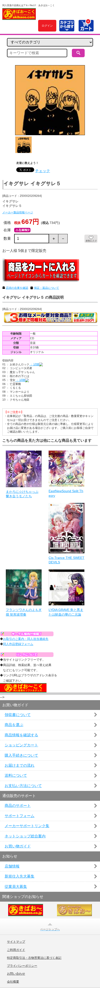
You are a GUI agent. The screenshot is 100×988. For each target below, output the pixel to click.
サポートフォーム (19, 816)
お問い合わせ (16, 973)
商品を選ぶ (14, 725)
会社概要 (13, 981)
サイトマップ (16, 941)
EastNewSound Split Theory (66, 493)
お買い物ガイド (18, 846)
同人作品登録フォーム (18, 644)
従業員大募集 (16, 887)
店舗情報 (12, 866)
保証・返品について (46, 287)
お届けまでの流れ (19, 765)
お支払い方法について (23, 786)
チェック (42, 171)
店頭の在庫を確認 (17, 287)
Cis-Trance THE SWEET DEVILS (66, 560)
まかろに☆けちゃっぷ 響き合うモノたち (22, 494)
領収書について (18, 715)
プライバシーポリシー (22, 965)
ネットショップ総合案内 (25, 836)
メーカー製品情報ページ (17, 212)
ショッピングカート (21, 745)
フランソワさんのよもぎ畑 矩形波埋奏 (24, 612)
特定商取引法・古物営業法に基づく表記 (34, 958)
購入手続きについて (21, 755)
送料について (16, 775)
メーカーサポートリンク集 (27, 826)
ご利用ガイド (16, 950)
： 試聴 (34, 364)
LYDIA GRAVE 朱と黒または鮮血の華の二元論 (66, 612)
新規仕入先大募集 (19, 876)
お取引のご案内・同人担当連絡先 (25, 639)
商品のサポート (18, 806)
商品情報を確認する (21, 735)
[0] (86, 29)
